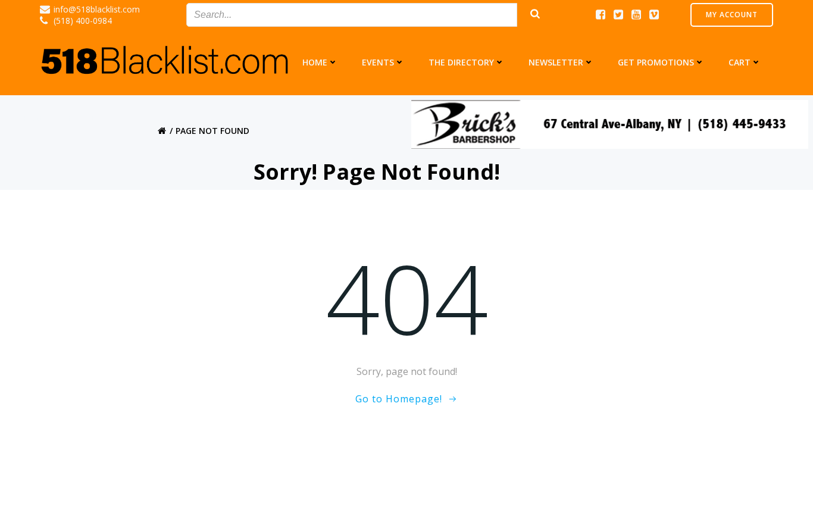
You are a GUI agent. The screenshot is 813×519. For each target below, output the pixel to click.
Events (378, 62)
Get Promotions (656, 62)
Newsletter (556, 62)
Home (314, 62)
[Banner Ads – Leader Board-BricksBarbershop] (609, 123)
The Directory (461, 62)
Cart (739, 62)
